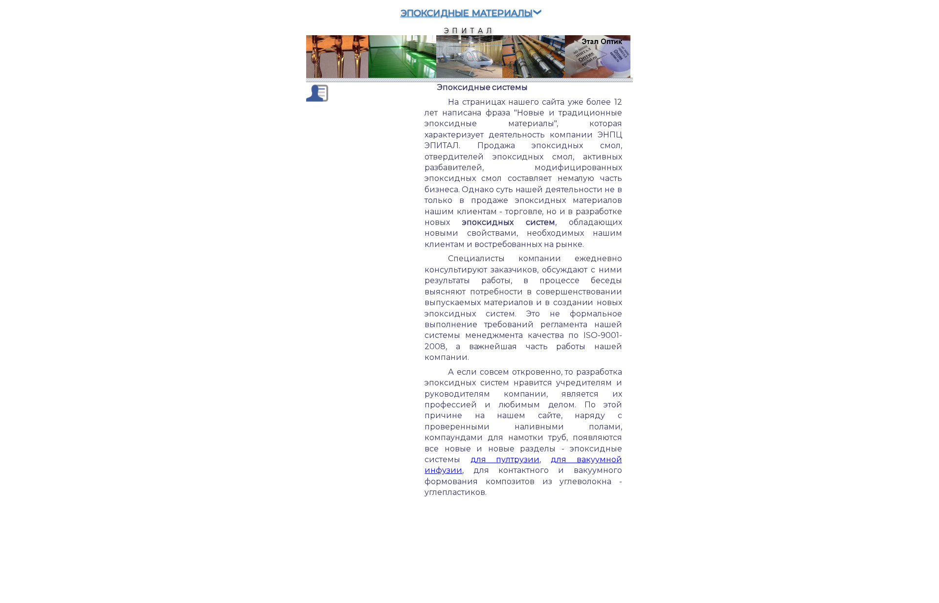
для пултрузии (504, 459)
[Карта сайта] (317, 92)
